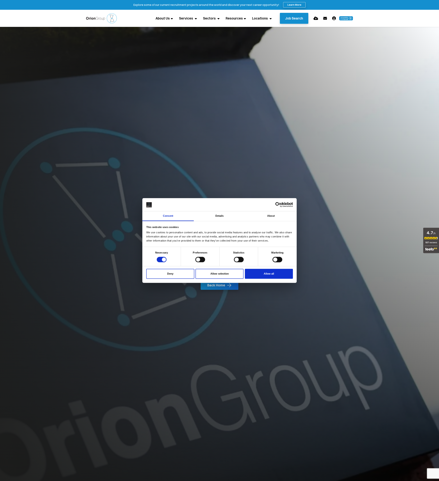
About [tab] (271, 215)
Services (186, 18)
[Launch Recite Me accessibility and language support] (346, 18)
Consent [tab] (168, 215)
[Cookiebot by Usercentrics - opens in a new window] (278, 204)
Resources (234, 18)
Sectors (209, 18)
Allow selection (219, 273)
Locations (260, 18)
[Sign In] (334, 18)
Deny (170, 273)
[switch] (200, 259)
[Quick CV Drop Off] (315, 18)
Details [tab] (219, 215)
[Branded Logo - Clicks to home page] (101, 18)
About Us (163, 18)
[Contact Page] (325, 18)
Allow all (269, 273)
